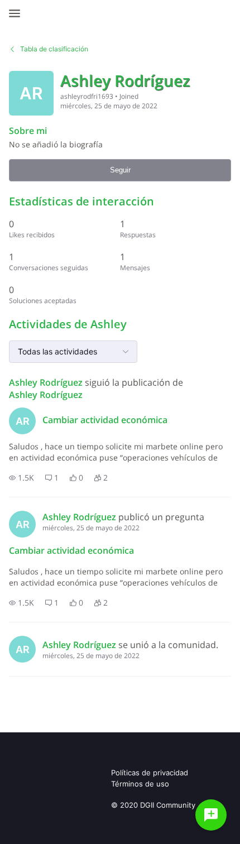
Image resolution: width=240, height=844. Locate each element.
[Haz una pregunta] (211, 815)
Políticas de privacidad (149, 772)
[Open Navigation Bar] (18, 13)
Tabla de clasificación (54, 49)
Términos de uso (140, 783)
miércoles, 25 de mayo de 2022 (91, 528)
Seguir (120, 170)
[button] (21, 477)
